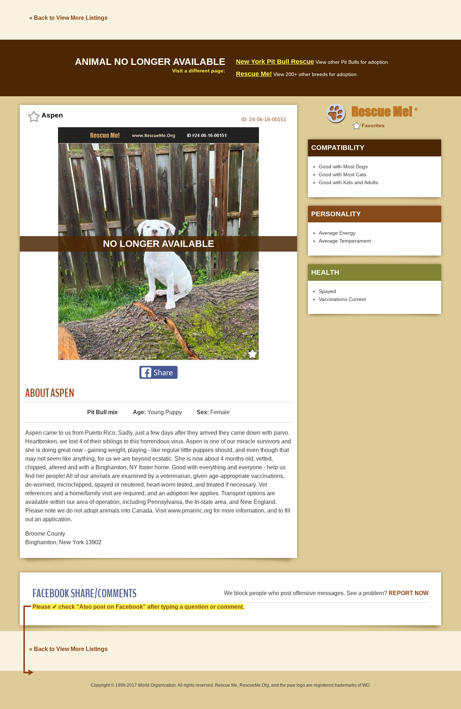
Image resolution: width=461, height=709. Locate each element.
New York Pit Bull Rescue (275, 61)
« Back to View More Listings (68, 18)
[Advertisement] (310, 19)
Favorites (373, 125)
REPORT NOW (409, 593)
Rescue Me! (254, 73)
